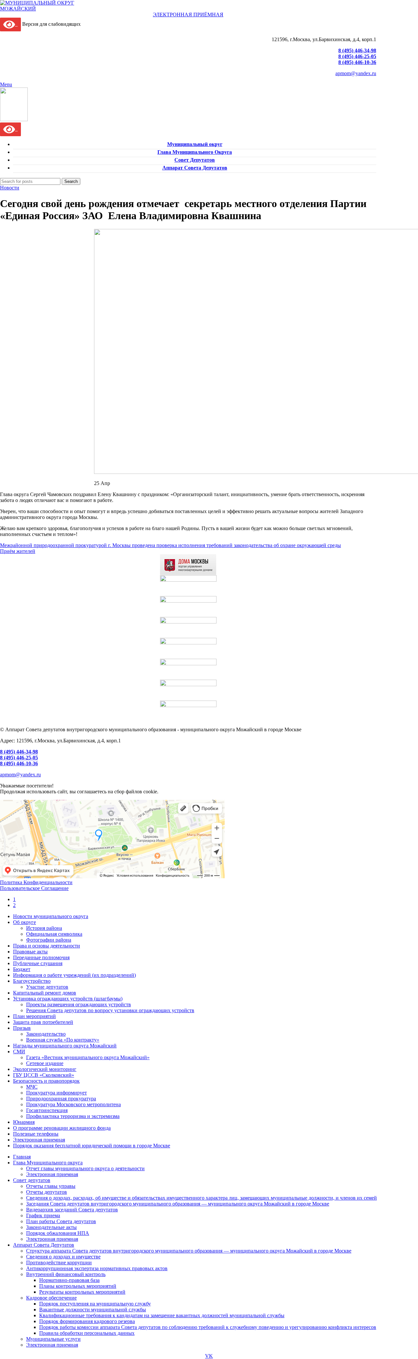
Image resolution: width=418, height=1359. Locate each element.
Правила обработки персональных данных (87, 1333)
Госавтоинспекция (47, 1110)
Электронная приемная (52, 1174)
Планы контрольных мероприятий (77, 1286)
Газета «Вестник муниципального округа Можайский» (88, 1057)
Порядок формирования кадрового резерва (87, 1321)
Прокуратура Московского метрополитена (73, 1104)
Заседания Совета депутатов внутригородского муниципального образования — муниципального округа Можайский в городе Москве (177, 1203)
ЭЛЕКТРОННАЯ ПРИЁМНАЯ (188, 14)
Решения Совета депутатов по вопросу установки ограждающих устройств (110, 1010)
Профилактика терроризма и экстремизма (73, 1116)
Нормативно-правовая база (69, 1280)
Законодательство (46, 1034)
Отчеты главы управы (50, 1186)
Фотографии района (48, 940)
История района (44, 928)
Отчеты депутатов (46, 1192)
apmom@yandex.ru (355, 73)
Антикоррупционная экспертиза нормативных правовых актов (97, 1268)
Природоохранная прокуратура (61, 1098)
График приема (43, 1215)
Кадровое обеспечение (51, 1298)
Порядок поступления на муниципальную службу (95, 1303)
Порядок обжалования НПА (57, 1233)
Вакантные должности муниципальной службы (92, 1309)
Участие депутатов (47, 987)
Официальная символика (54, 934)
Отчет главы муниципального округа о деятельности (85, 1168)
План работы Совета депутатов (61, 1221)
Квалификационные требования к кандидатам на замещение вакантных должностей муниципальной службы (161, 1315)
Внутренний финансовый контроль (65, 1274)
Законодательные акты (51, 1227)
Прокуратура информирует (56, 1092)
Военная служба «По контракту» (62, 1040)
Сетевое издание (44, 1063)
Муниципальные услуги (53, 1339)
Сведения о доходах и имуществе (63, 1256)
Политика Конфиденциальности (36, 882)
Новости (9, 187)
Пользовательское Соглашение (34, 888)
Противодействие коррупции (59, 1262)
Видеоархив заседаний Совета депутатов (72, 1209)
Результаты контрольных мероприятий (82, 1292)
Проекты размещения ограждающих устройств (78, 1004)
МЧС (32, 1087)
